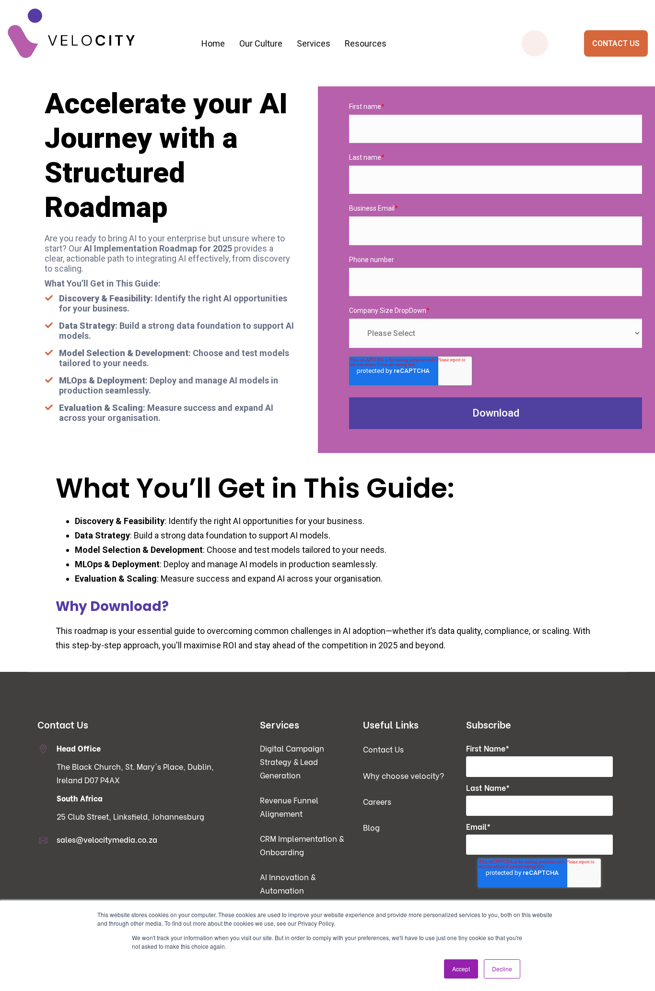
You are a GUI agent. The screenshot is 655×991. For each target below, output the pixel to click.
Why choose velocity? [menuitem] (403, 775)
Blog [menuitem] (371, 827)
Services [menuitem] (313, 43)
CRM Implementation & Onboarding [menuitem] (164, 138)
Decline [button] (502, 969)
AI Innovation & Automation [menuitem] (288, 883)
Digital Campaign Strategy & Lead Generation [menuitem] (164, 99)
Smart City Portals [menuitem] (515, 99)
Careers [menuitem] (377, 801)
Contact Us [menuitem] (383, 748)
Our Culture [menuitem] (260, 43)
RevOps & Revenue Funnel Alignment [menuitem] (164, 118)
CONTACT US (616, 43)
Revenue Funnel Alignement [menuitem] (289, 806)
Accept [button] (461, 969)
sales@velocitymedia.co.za (107, 839)
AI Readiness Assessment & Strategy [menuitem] (340, 118)
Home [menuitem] (213, 43)
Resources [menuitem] (365, 43)
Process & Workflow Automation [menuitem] (340, 99)
